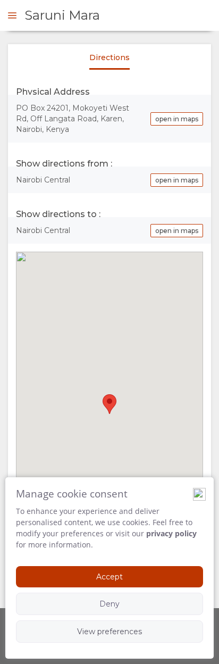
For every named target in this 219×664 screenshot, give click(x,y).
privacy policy (171, 533)
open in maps (176, 119)
